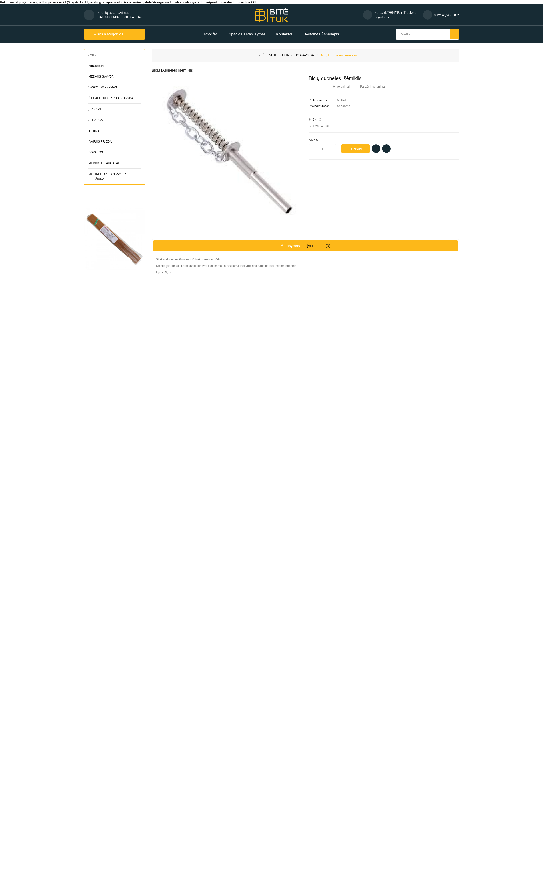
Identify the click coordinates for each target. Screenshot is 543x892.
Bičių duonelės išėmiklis (338, 55)
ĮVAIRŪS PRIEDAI (100, 141)
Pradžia (210, 34)
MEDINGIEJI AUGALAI (103, 163)
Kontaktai (284, 34)
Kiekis (313, 139)
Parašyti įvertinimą (372, 86)
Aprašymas (290, 246)
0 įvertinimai (341, 86)
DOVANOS (95, 152)
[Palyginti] (386, 148)
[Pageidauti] (376, 148)
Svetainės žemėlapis (321, 34)
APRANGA (95, 119)
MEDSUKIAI (96, 65)
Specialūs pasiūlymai (247, 34)
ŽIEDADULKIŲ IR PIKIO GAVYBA (110, 98)
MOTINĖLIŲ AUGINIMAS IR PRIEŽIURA (107, 176)
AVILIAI (93, 54)
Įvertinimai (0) (318, 246)
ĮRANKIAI (94, 109)
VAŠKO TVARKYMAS (102, 87)
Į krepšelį (356, 148)
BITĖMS (93, 130)
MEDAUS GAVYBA (100, 76)
